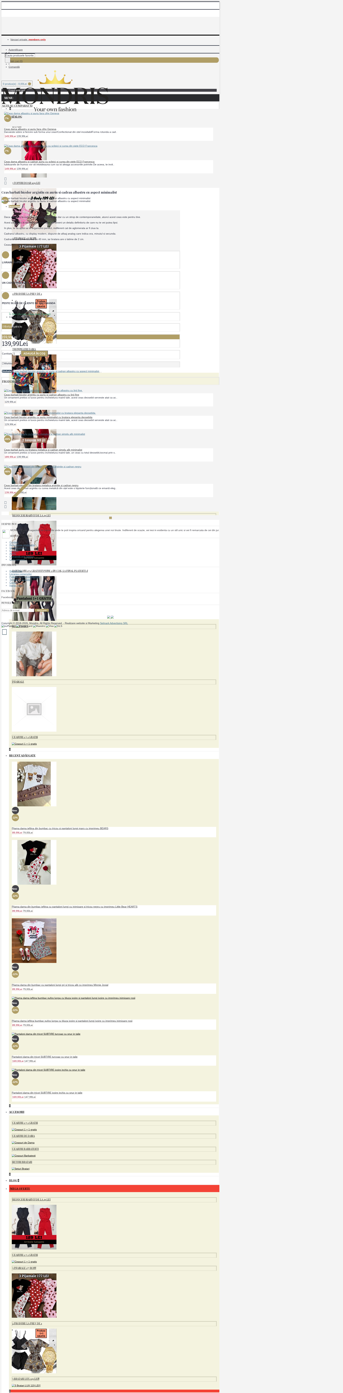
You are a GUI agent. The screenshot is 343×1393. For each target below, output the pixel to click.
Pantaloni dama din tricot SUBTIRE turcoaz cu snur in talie (45, 1056)
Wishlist (8, 363)
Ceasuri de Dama (23, 1136)
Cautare (14, 550)
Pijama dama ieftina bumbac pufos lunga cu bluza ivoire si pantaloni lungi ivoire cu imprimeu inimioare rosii (72, 1020)
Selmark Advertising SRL (114, 623)
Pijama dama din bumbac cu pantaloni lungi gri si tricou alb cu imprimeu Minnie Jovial (60, 984)
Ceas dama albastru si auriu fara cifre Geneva (30, 129)
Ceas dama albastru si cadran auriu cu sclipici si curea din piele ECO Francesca (49, 161)
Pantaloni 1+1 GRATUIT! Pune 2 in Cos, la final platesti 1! (50, 571)
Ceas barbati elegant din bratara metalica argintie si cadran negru (41, 485)
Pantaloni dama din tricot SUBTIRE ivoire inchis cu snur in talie (47, 1092)
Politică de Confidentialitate (24, 576)
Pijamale (18, 681)
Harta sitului (16, 585)
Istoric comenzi (17, 547)
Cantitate (7, 353)
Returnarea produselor (22, 545)
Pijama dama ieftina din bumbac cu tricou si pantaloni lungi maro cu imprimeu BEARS (60, 828)
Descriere (14, 206)
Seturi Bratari (22, 1162)
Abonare (42, 610)
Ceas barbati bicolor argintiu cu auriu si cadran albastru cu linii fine (41, 394)
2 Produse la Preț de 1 (27, 293)
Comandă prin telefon (21, 556)
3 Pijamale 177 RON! (24, 1268)
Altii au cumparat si (17, 105)
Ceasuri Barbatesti (25, 1149)
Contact (13, 542)
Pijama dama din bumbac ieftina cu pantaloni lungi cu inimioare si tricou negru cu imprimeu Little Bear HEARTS (74, 906)
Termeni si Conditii (19, 579)
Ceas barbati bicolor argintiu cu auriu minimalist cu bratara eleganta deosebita (48, 417)
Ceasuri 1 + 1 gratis (25, 737)
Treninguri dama (24, 349)
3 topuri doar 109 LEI (26, 183)
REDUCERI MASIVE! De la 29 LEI (31, 515)
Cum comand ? (18, 559)
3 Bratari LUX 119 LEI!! (25, 1378)
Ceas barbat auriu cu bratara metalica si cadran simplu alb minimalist (43, 449)
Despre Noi (15, 571)
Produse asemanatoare (20, 381)
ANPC (12, 553)
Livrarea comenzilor (20, 574)
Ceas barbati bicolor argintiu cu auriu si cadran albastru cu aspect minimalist (56, 371)
